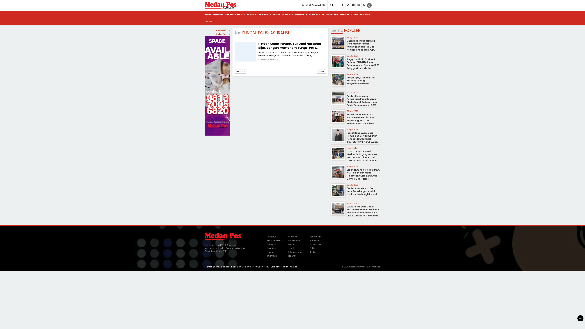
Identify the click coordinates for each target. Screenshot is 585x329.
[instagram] (358, 5)
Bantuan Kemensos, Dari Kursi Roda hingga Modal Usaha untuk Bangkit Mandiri (363, 191)
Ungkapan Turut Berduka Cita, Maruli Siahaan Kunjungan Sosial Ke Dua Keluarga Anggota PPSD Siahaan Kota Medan (361, 46)
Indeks (208, 21)
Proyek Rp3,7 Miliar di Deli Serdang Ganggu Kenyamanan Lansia (361, 80)
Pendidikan (312, 14)
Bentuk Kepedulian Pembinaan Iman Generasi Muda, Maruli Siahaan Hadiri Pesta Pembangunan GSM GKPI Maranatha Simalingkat (363, 102)
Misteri (291, 244)
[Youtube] (353, 5)
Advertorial (315, 244)
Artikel (313, 252)
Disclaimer (276, 266)
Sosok (291, 248)
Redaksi (225, 266)
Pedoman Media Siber (242, 266)
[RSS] (364, 5)
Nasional (252, 14)
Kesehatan (315, 236)
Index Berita (222, 30)
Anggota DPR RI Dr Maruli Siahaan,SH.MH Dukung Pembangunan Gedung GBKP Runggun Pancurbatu (363, 64)
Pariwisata (315, 240)
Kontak (293, 266)
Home (208, 14)
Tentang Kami (212, 266)
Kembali (240, 71)
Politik (354, 14)
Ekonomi (299, 14)
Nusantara (265, 14)
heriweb (376, 266)
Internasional (330, 14)
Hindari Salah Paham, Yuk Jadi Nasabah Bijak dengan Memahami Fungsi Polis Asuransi (289, 48)
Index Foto (223, 34)
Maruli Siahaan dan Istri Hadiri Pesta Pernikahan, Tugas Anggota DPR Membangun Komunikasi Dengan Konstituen (360, 120)
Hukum (276, 14)
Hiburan (344, 14)
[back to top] (580, 318)
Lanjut (321, 71)
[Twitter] (348, 5)
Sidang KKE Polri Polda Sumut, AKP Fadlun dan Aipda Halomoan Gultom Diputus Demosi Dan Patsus (363, 174)
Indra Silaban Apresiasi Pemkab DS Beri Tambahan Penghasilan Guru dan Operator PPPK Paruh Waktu (362, 137)
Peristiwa (218, 14)
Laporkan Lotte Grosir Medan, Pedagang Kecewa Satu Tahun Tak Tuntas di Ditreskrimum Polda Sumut (362, 156)
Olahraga (287, 14)
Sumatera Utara (234, 14)
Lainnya (364, 14)
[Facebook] (342, 5)
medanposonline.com (359, 266)
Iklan (285, 266)
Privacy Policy (262, 266)
